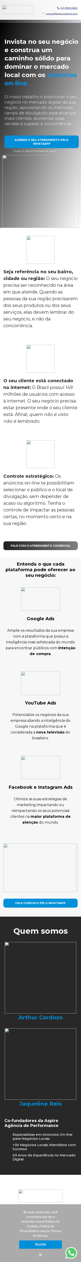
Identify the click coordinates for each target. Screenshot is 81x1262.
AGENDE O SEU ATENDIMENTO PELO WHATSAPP (42, 141)
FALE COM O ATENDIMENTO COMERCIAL (41, 545)
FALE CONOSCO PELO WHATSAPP (40, 903)
